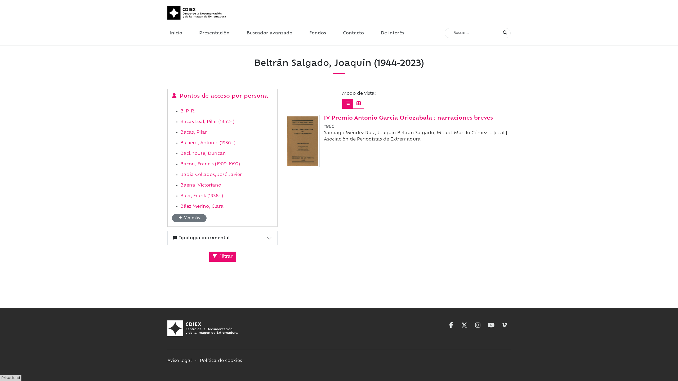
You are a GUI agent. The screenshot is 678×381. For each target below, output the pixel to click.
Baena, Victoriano (200, 185)
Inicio (176, 33)
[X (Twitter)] (464, 325)
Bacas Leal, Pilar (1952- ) (207, 122)
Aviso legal (179, 361)
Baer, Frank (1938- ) (201, 196)
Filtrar (225, 257)
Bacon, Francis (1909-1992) (210, 164)
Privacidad (10, 378)
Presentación (214, 33)
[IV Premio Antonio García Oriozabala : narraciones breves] (303, 141)
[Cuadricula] (358, 104)
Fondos (317, 33)
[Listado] (347, 104)
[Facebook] (451, 325)
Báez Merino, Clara (202, 207)
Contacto (353, 33)
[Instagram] (478, 325)
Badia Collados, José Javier (211, 175)
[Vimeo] (504, 325)
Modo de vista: (359, 94)
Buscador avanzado (269, 33)
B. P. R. (187, 111)
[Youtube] (491, 325)
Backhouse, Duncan (203, 154)
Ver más (191, 218)
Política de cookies (221, 361)
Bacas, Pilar (193, 132)
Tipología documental (204, 238)
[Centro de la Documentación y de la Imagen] (196, 13)
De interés (392, 33)
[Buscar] (505, 33)
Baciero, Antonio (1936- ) (207, 143)
